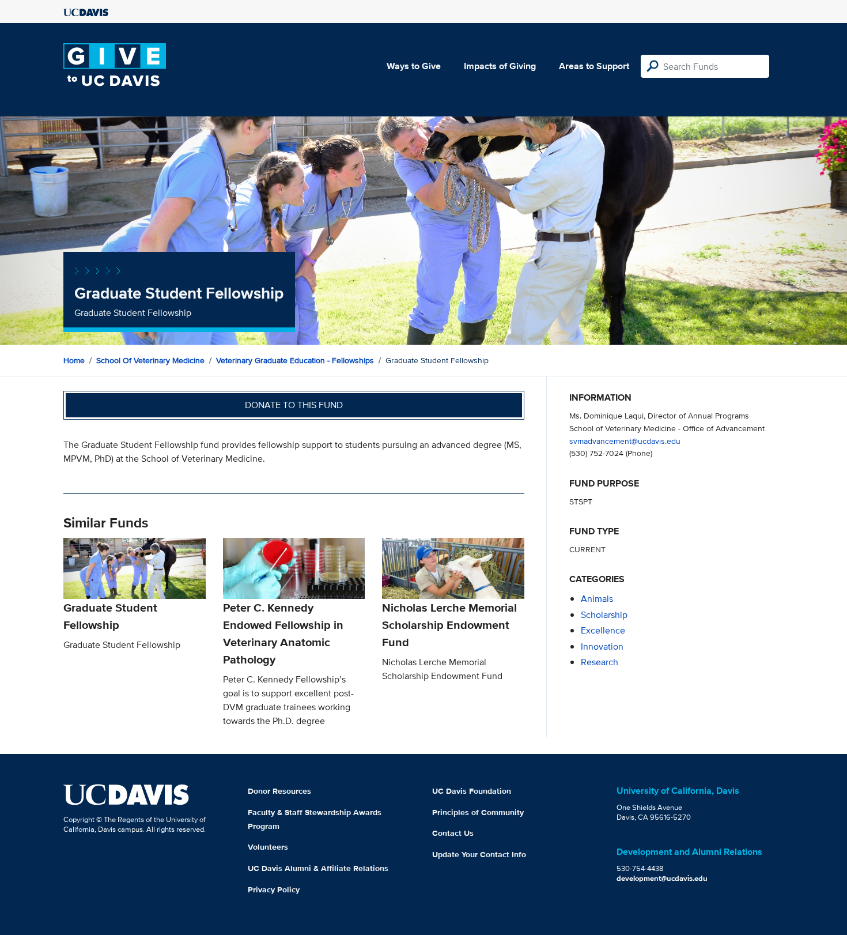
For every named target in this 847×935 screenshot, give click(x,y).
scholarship (604, 614)
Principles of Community (478, 812)
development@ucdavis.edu (662, 878)
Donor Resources (279, 791)
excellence (603, 630)
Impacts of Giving (500, 66)
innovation (602, 646)
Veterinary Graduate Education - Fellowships (295, 360)
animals (597, 598)
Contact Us (453, 833)
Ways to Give (414, 66)
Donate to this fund (294, 405)
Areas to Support (594, 66)
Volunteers (268, 847)
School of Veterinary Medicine (150, 360)
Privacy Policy (274, 889)
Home (74, 360)
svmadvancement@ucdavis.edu (624, 441)
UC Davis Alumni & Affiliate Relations (318, 868)
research (599, 662)
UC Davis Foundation (471, 791)
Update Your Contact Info (479, 854)
